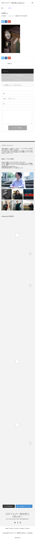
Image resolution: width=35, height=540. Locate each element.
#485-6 (9, 63)
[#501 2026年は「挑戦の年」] (17, 194)
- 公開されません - (9, 98)
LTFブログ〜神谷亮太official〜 (13, 3)
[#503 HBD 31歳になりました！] (17, 180)
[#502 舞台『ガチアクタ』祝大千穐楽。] (6, 194)
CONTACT (27, 528)
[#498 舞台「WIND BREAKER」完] (17, 205)
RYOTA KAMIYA (23, 16)
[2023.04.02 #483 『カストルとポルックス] (17, 298)
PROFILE (11, 528)
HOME (6, 528)
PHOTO (16, 528)
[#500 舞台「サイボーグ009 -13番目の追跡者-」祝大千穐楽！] (28, 194)
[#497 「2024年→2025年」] (28, 205)
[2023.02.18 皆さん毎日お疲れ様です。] (17, 424)
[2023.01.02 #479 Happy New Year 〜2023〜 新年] (17, 488)
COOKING (22, 528)
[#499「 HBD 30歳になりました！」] (6, 205)
